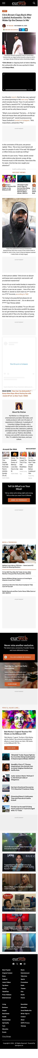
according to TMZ (22, 294)
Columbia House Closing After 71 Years (18, 909)
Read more (13, 748)
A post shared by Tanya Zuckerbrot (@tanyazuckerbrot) (20, 387)
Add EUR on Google (11, 29)
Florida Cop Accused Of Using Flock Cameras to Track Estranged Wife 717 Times (23, 808)
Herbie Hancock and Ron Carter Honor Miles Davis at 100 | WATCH (18, 592)
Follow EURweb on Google (20, 657)
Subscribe (12, 684)
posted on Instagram (22, 120)
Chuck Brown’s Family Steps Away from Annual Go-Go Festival (18, 848)
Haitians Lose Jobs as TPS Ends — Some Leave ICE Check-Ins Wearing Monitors (17, 566)
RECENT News (19, 172)
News (4, 11)
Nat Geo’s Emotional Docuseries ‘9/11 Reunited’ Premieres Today (22, 788)
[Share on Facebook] (20, 29)
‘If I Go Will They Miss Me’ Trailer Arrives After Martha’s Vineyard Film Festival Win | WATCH (16, 573)
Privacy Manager (6, 1036)
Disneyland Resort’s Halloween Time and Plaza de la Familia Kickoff (22, 798)
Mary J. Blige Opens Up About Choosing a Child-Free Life (18, 888)
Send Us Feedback (19, 500)
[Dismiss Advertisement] (4, 74)
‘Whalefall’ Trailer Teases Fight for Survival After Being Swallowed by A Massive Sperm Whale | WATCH (23, 189)
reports (14, 97)
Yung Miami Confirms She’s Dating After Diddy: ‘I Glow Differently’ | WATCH (18, 928)
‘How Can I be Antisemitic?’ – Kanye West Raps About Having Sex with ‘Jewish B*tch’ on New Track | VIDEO (17, 393)
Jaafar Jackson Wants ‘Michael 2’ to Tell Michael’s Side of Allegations (22, 778)
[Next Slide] (34, 185)
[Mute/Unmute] (34, 90)
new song (24, 99)
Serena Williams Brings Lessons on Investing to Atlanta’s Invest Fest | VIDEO (17, 579)
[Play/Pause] (4, 90)
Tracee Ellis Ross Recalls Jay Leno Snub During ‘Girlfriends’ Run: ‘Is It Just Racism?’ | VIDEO (17, 867)
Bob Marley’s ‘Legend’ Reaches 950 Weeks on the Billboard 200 (9, 187)
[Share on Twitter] (23, 29)
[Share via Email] (26, 29)
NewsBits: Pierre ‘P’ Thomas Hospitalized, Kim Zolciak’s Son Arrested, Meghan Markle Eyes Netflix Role (22, 767)
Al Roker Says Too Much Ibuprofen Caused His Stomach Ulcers (19, 948)
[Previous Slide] (4, 185)
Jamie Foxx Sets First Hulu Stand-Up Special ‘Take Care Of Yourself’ (17, 585)
